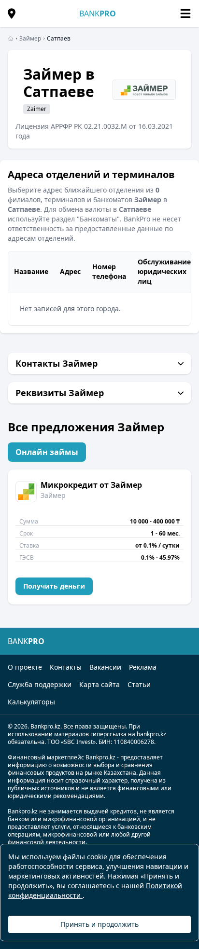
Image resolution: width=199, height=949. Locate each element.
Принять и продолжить (99, 924)
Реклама (142, 667)
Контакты (66, 667)
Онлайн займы (46, 452)
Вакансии (105, 667)
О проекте (25, 667)
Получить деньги (54, 586)
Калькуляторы (31, 701)
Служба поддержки (39, 684)
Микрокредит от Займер (91, 485)
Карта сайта (99, 684)
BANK (97, 13)
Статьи (139, 684)
